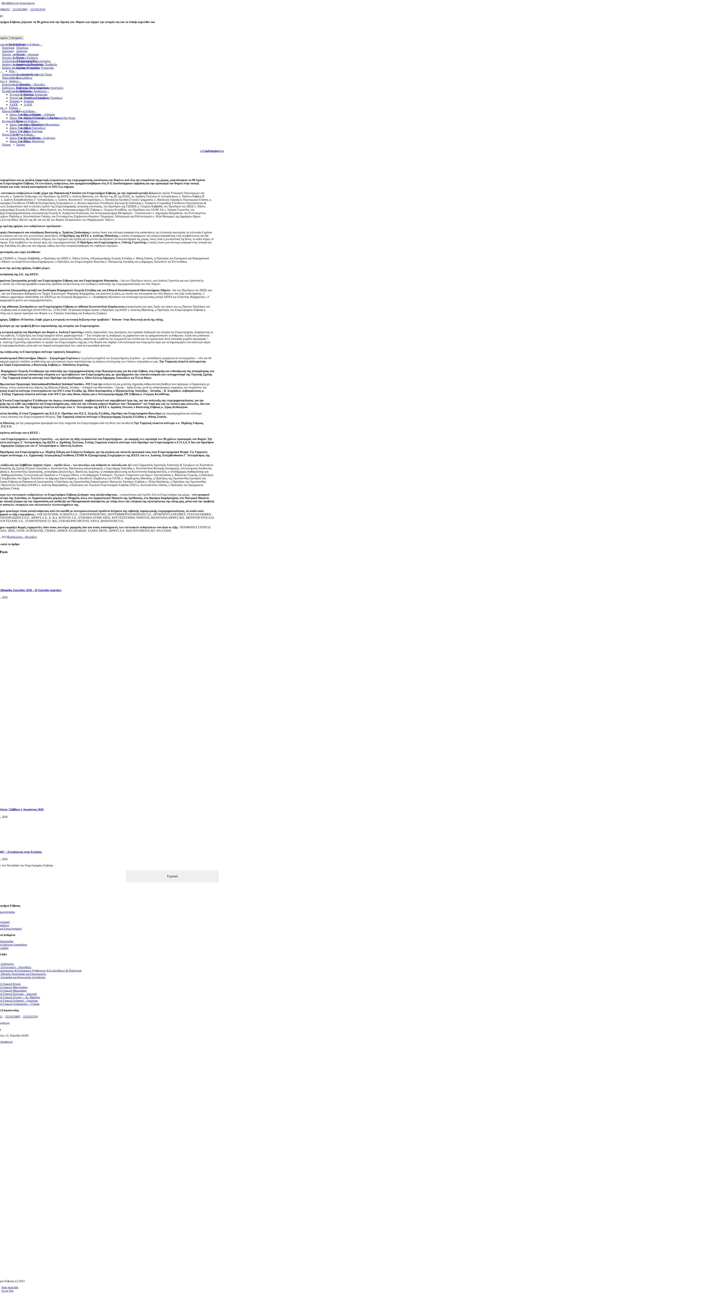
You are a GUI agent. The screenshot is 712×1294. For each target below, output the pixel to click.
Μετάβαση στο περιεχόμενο (18, 3)
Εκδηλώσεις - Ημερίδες (22, 536)
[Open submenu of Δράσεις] (5, 82)
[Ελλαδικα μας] (103, 1090)
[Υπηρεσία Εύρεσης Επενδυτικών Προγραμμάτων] (103, 1136)
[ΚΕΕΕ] (103, 1067)
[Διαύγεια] (103, 1182)
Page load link (9, 1287)
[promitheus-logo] (103, 1113)
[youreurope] (103, 1228)
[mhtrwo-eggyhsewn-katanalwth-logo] (103, 1159)
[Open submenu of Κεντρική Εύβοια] (23, 122)
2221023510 (37, 9)
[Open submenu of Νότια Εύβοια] (19, 135)
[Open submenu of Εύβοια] (4, 108)
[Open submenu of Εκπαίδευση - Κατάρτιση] (33, 92)
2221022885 (20, 9)
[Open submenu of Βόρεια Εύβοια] (21, 112)
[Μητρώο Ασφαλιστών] (103, 1274)
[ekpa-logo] (103, 1251)
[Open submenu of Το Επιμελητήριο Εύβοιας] (26, 45)
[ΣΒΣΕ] (103, 1205)
